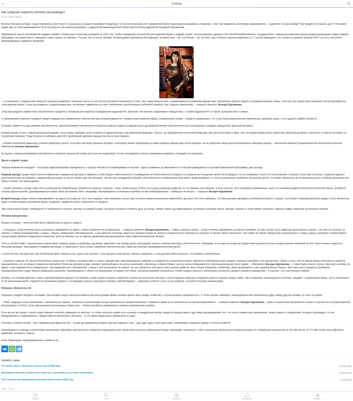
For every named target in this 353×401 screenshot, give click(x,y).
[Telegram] (19, 349)
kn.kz (3, 389)
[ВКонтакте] (4, 349)
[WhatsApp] (12, 349)
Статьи (11, 389)
